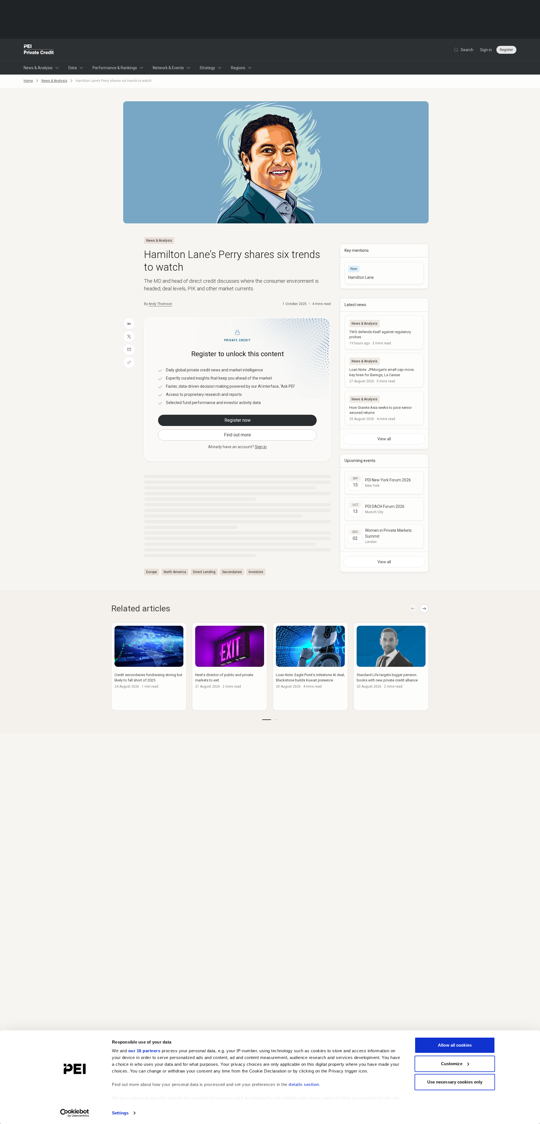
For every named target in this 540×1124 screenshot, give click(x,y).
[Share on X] (129, 336)
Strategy (207, 68)
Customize (451, 1063)
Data (72, 68)
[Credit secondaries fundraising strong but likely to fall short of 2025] (149, 666)
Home (28, 81)
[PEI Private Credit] (39, 49)
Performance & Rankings (115, 68)
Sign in (486, 50)
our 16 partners (144, 1050)
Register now (237, 420)
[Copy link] (129, 362)
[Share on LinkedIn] (129, 323)
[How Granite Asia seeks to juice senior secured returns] (384, 408)
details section (304, 1084)
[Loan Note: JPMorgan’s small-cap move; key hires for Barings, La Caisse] (384, 370)
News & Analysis (38, 68)
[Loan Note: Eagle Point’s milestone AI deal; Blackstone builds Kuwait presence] (310, 666)
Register (506, 50)
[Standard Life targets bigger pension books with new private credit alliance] (391, 666)
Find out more (237, 435)
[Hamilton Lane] (384, 273)
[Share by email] (129, 349)
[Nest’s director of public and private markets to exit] (229, 666)
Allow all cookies (455, 1045)
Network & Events (168, 68)
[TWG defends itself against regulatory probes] (384, 332)
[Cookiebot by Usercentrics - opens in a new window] (74, 1113)
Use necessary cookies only (455, 1082)
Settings (120, 1112)
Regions (238, 68)
